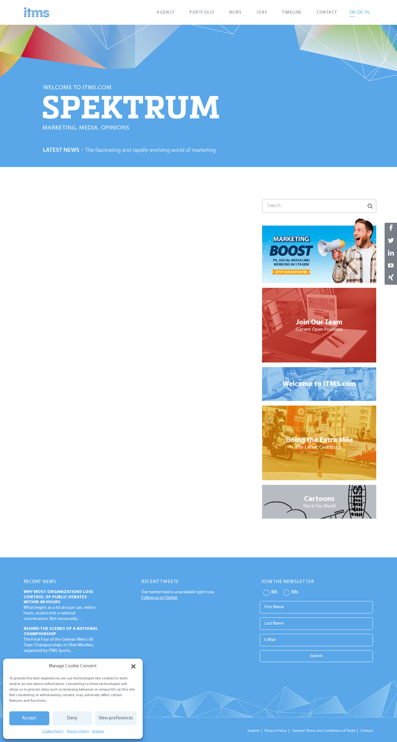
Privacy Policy (78, 731)
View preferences (116, 718)
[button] (133, 666)
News (235, 12)
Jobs (262, 12)
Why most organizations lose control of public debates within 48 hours (58, 597)
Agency (166, 12)
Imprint (98, 731)
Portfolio (202, 12)
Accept (29, 718)
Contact (327, 12)
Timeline (292, 12)
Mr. (274, 592)
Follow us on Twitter (159, 597)
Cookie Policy (53, 731)
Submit (316, 656)
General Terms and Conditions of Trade (323, 731)
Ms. (295, 592)
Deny (72, 718)
